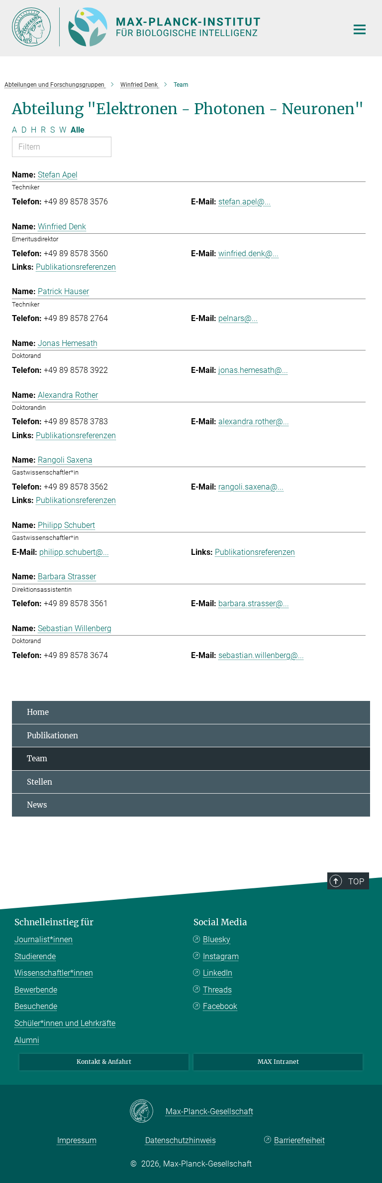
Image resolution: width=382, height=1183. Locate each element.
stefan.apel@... (244, 201)
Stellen (39, 782)
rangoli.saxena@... (251, 487)
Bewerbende (35, 990)
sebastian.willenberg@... (261, 655)
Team (37, 758)
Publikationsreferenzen (76, 267)
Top (356, 881)
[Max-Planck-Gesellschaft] (147, 1112)
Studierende (35, 956)
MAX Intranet (278, 1061)
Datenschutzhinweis (180, 1140)
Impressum (76, 1140)
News (37, 805)
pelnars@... (238, 318)
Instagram (221, 956)
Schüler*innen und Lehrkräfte (64, 1023)
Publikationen (52, 735)
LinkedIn (217, 973)
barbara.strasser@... (253, 603)
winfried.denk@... (248, 253)
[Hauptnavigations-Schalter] (360, 29)
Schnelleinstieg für (54, 922)
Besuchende (35, 1006)
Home (38, 712)
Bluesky (216, 939)
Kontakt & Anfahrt (104, 1061)
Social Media (220, 922)
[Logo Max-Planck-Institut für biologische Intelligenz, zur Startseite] (173, 26)
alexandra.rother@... (253, 421)
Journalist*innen (43, 939)
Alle (78, 130)
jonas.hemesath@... (253, 370)
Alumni (26, 1040)
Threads (217, 990)
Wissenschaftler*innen (53, 973)
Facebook (220, 1006)
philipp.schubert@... (74, 552)
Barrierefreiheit (299, 1140)
